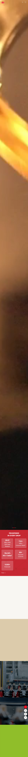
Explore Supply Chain (14, 681)
